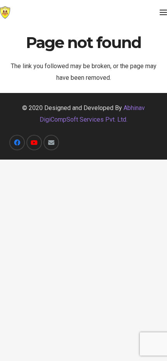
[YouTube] (34, 142)
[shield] (5, 12)
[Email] (51, 142)
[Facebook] (17, 142)
